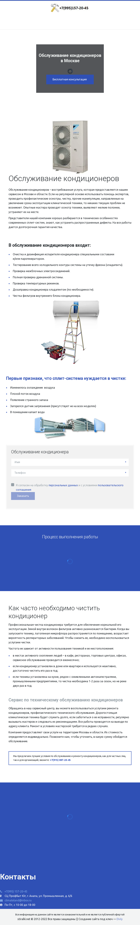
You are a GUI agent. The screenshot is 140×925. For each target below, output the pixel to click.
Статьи (78, 21)
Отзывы (62, 21)
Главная (27, 21)
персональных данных (63, 485)
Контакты (96, 21)
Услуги (43, 21)
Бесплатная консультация (70, 79)
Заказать (23, 495)
